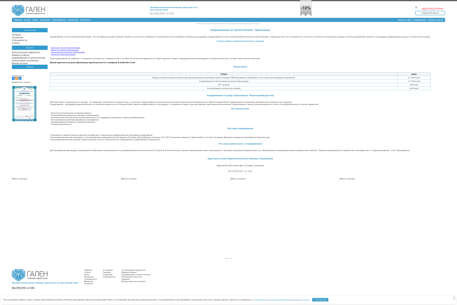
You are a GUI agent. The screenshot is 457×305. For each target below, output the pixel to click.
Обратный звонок (430, 13)
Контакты (85, 20)
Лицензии (45, 20)
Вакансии (73, 20)
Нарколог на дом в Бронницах (65, 48)
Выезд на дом (405, 20)
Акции (29, 67)
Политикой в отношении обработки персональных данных (282, 300)
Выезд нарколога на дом (133, 281)
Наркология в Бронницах (63, 54)
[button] (225, 258)
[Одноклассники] (16, 78)
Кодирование (419, 20)
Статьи (16, 43)
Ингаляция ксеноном (132, 277)
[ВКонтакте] (13, 78)
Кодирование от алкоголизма (28, 58)
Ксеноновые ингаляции (25, 60)
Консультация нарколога (26, 52)
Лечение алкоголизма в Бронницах (68, 52)
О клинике (30, 30)
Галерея (16, 34)
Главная (18, 20)
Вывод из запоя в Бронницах (65, 50)
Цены (35, 20)
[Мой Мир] (20, 78)
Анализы (126, 279)
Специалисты (59, 20)
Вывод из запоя (435, 20)
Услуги (27, 20)
